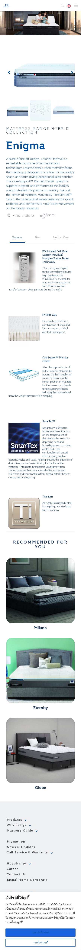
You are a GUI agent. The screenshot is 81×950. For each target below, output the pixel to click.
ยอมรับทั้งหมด (41, 932)
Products (14, 819)
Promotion (16, 841)
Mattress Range (28, 129)
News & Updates (21, 847)
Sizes (37, 237)
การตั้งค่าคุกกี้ (40, 942)
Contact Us (16, 874)
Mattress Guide (20, 830)
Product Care (61, 237)
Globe (40, 788)
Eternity (40, 708)
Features (17, 237)
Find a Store (22, 216)
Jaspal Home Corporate (27, 880)
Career (12, 869)
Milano (40, 628)
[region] (40, 921)
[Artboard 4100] (40, 72)
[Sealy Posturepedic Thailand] (7, 5)
